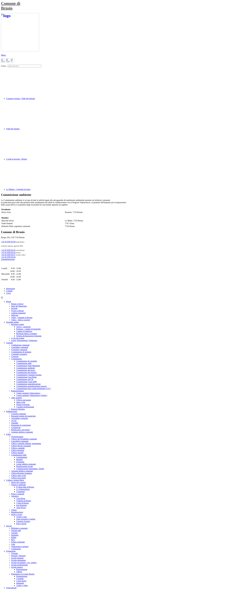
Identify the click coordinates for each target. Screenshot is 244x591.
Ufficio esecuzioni (23, 400)
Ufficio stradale (17, 453)
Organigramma (17, 437)
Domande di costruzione (21, 425)
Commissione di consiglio (26, 361)
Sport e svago (16, 514)
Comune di (10, 3)
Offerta (19, 572)
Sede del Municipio (19, 306)
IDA (13, 540)
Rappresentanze (17, 391)
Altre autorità (16, 398)
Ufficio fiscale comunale (21, 446)
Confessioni (16, 549)
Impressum (10, 288)
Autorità (9, 343)
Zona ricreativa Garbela (25, 519)
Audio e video (22, 585)
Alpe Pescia (21, 508)
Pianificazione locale (24, 466)
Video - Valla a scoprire (20, 320)
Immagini (20, 583)
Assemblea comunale (19, 347)
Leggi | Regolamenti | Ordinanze (24, 340)
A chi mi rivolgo (17, 338)
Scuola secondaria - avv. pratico (24, 562)
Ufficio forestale (17, 450)
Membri (19, 459)
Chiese (14, 510)
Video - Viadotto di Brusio (21, 317)
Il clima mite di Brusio (25, 487)
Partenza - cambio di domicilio (28, 329)
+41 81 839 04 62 (8, 252)
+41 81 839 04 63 (8, 250)
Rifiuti (13, 537)
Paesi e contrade (17, 494)
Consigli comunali (18, 414)
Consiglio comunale (19, 350)
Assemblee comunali (19, 418)
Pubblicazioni (11, 411)
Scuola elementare (18, 560)
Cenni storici (21, 581)
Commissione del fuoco (25, 370)
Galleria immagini (18, 313)
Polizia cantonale (18, 542)
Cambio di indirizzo (24, 331)
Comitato (20, 579)
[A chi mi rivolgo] (12, 61)
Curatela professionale (25, 407)
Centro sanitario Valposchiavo (28, 393)
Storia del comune (18, 482)
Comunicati (15, 427)
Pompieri (14, 535)
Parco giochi (21, 524)
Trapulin (14, 553)
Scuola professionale (19, 565)
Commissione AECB (24, 379)
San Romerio (21, 505)
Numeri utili (16, 530)
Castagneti (20, 492)
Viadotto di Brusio (23, 501)
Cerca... (4, 66)
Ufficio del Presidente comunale (24, 439)
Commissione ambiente (25, 368)
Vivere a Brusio (17, 311)
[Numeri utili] (3, 61)
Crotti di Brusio (22, 503)
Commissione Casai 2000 (26, 382)
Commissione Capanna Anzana (28, 375)
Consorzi (14, 356)
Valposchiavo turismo (19, 546)
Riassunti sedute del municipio (23, 416)
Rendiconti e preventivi (20, 430)
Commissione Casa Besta (26, 377)
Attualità (14, 423)
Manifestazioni (17, 512)
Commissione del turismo (26, 372)
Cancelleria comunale (19, 441)
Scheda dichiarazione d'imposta (28, 336)
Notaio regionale (23, 404)
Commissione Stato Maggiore (28, 366)
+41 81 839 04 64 (8, 257)
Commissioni (16, 359)
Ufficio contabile (18, 448)
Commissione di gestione (21, 352)
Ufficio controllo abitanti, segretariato (26, 443)
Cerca (8, 293)
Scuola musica (17, 567)
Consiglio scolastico (19, 354)
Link (13, 544)
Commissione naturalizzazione (28, 384)
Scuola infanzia (17, 558)
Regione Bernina (18, 409)
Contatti (9, 291)
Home (8, 301)
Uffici (8, 434)
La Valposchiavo (23, 489)
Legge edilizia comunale (26, 464)
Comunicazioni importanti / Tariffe (30, 469)
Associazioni (11, 588)
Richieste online (17, 324)
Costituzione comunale (20, 345)
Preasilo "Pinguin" (18, 556)
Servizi (9, 526)
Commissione (21, 457)
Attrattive (15, 496)
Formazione (11, 551)
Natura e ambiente (18, 485)
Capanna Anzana (23, 521)
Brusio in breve (17, 304)
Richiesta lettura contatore (26, 334)
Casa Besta (20, 498)
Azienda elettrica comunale (22, 432)
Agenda (14, 533)
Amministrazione (8, 259)
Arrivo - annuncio (23, 327)
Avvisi (13, 421)
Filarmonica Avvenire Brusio (22, 574)
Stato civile (20, 402)
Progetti (14, 308)
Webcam (14, 315)
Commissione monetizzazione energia (31, 386)
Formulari (20, 462)
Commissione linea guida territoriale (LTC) (33, 388)
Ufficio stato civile (18, 475)
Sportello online (12, 322)
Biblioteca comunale (19, 528)
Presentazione (21, 569)
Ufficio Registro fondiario (21, 473)
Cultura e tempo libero (15, 480)
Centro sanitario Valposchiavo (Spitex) (31, 395)
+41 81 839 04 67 (8, 255)
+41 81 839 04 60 (8, 242)
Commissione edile (24, 363)
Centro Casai (21, 517)
